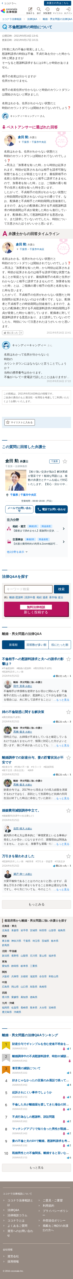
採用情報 (13, 1261)
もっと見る (36, 1167)
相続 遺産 (42, 597)
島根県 (43, 986)
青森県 (15, 930)
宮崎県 (52, 1007)
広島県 (5, 986)
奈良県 (43, 976)
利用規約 (48, 1205)
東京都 (5, 940)
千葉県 (26, 142)
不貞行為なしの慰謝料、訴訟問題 (33, 1116)
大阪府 (5, 976)
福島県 (61, 930)
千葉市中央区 (39, 142)
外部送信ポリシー (54, 1220)
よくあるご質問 (17, 1225)
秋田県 (43, 930)
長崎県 (24, 1007)
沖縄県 (17, 1012)
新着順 (13, 644)
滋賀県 (33, 976)
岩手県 (24, 930)
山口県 (24, 986)
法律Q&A (13, 1210)
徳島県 (33, 997)
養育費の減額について (26, 1068)
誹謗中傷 (30, 597)
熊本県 (33, 1007)
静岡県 (15, 966)
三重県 (33, 966)
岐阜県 (24, 966)
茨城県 (45, 940)
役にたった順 (59, 644)
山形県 (52, 930)
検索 (61, 589)
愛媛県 (15, 997)
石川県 (33, 955)
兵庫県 (15, 976)
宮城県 (33, 930)
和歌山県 (53, 976)
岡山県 (15, 986)
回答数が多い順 (36, 644)
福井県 (52, 955)
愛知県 (5, 966)
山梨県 (24, 955)
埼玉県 (36, 940)
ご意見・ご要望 (52, 1200)
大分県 (43, 1007)
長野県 (15, 955)
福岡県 (5, 1007)
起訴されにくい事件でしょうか (32, 1092)
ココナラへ (10, 3)
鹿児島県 (7, 1012)
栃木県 (54, 940)
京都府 (24, 976)
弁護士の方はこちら (58, 3)
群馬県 (5, 945)
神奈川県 (16, 940)
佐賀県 (15, 1007)
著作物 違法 (56, 597)
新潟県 (5, 955)
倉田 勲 (27, 137)
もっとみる (36, 904)
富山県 (43, 955)
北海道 (5, 930)
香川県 (5, 997)
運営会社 (13, 1256)
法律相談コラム (17, 1215)
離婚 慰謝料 (16, 597)
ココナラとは (16, 1220)
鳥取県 (33, 986)
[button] (36, 551)
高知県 (24, 997)
